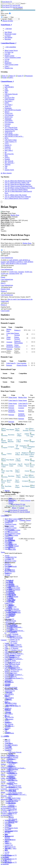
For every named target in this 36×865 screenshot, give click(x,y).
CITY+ (10, 801)
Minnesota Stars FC (16, 669)
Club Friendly (12, 566)
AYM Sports (12, 791)
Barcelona (11, 593)
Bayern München (13, 609)
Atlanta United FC (16, 645)
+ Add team (8, 28)
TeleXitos (11, 822)
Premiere (11, 817)
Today (10, 498)
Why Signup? (30, 496)
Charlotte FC (14, 632)
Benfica (10, 605)
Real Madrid (12, 595)
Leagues (7, 511)
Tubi (9, 824)
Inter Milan (11, 600)
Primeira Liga (12, 544)
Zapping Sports (13, 828)
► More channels (6, 173)
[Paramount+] (28, 76)
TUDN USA (12, 771)
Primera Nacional (17, 334)
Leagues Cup (12, 557)
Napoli (10, 603)
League (5, 17)
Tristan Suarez (8, 338)
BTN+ (10, 796)
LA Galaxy (13, 673)
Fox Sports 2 (12, 763)
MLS (6, 846)
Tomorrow (11, 500)
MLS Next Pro (12, 812)
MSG (10, 814)
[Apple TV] (20, 76)
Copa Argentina (21, 363)
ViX (9, 826)
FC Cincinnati (14, 634)
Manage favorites (7, 21)
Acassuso (9, 342)
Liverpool (11, 584)
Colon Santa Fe (11, 363)
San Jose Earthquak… (16, 659)
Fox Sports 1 (12, 759)
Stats (2, 229)
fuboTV (10, 770)
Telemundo (11, 777)
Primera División (22, 365)
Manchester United (14, 588)
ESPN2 (10, 754)
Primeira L (8, 859)
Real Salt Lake (14, 666)
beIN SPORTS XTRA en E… (17, 794)
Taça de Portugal (13, 546)
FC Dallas (13, 660)
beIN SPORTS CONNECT (14, 262)
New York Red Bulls (16, 638)
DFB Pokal (11, 547)
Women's (7, 836)
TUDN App (28, 272)
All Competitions (10, 570)
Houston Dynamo (15, 655)
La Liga (10, 537)
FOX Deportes (12, 780)
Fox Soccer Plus (13, 756)
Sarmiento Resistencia (9, 346)
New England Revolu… (17, 630)
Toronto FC (14, 641)
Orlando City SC (15, 639)
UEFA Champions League (13, 57)
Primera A (4, 291)
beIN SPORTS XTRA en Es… (14, 136)
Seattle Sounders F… (16, 674)
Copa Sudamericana (7, 257)
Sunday (10, 503)
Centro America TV (14, 800)
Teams (7, 573)
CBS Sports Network (14, 752)
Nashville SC (14, 625)
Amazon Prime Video (15, 787)
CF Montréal (14, 648)
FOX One (11, 807)
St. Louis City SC (15, 662)
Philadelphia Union (16, 646)
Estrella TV (11, 803)
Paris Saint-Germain (14, 612)
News (6, 834)
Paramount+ (12, 766)
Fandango (11, 805)
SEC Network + (13, 821)
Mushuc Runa (15, 215)
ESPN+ (10, 761)
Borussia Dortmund (14, 611)
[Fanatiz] (4, 77)
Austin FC (13, 676)
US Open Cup (12, 520)
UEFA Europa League (11, 64)
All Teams (8, 681)
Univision (11, 782)
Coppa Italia (12, 549)
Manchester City (13, 586)
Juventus (11, 598)
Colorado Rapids (15, 664)
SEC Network (12, 819)
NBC (10, 750)
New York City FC (15, 636)
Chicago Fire (14, 629)
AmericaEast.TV (13, 789)
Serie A (10, 539)
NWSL (10, 522)
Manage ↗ (8, 25)
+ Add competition (10, 47)
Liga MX (11, 559)
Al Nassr (11, 616)
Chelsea (10, 582)
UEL (6, 841)
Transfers (3, 231)
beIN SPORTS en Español (13, 110)
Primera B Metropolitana (18, 342)
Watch (3, 227)
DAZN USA (12, 775)
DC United (13, 643)
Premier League (13, 535)
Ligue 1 (10, 542)
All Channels (9, 831)
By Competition (13, 252)
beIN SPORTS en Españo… (17, 768)
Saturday (11, 502)
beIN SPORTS (13, 745)
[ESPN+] (10, 77)
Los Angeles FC (15, 657)
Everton (10, 591)
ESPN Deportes (13, 757)
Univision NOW (14, 273)
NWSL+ (11, 815)
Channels (7, 685)
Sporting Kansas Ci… (17, 678)
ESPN (10, 749)
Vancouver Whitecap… (17, 653)
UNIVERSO (12, 778)
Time (12, 17)
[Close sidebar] (1, 202)
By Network (4, 252)
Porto (10, 607)
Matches (7, 490)
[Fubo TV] (4, 76)
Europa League (13, 532)
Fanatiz (10, 743)
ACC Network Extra (14, 785)
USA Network (12, 773)
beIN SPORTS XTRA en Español (16, 263)
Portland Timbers (15, 667)
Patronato (9, 349)
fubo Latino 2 (12, 808)
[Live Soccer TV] (6, 1)
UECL (7, 843)
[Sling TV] (12, 76)
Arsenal (10, 581)
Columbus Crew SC (16, 650)
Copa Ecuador (5, 310)
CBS (9, 747)
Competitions (5, 43)
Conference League (14, 533)
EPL (6, 850)
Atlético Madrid (13, 596)
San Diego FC (14, 671)
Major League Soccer (15, 519)
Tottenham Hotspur (14, 589)
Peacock (11, 784)
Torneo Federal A (17, 346)
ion (9, 810)
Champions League (14, 530)
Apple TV (11, 764)
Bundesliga (11, 540)
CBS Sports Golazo (14, 798)
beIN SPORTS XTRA (15, 793)
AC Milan (11, 602)
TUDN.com (4, 273)
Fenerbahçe (11, 614)
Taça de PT (8, 861)
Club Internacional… (16, 627)
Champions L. (9, 839)
